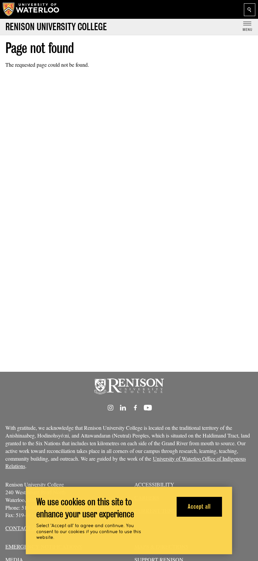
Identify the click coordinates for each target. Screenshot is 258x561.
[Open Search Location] (249, 9)
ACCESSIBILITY (154, 484)
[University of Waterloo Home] (31, 9)
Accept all (199, 506)
